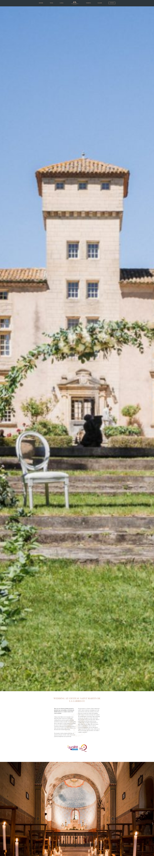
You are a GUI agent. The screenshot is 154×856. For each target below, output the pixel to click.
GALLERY (100, 3)
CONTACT (112, 2)
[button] (153, 823)
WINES (51, 3)
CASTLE (61, 3)
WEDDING (88, 3)
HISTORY (41, 3)
